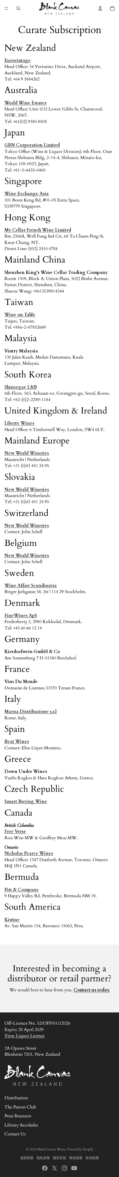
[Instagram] (64, 1168)
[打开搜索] (18, 8)
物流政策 (75, 1158)
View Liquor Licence (24, 1036)
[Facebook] (45, 1168)
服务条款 (59, 1158)
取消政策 (92, 1158)
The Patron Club (20, 1107)
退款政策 (26, 1158)
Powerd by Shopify (80, 1149)
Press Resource (17, 1116)
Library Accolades (21, 1125)
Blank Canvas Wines (51, 1149)
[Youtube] (74, 1168)
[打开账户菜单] (100, 8)
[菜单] (6, 8)
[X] (54, 1168)
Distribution (16, 1098)
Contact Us (14, 1134)
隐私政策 (43, 1158)
